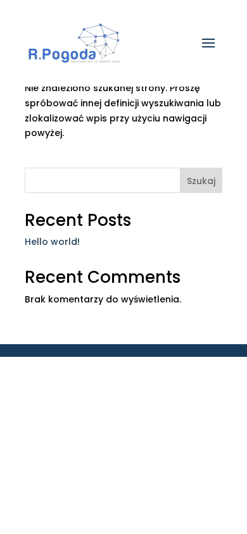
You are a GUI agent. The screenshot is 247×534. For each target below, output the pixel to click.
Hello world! (52, 241)
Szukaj (201, 181)
